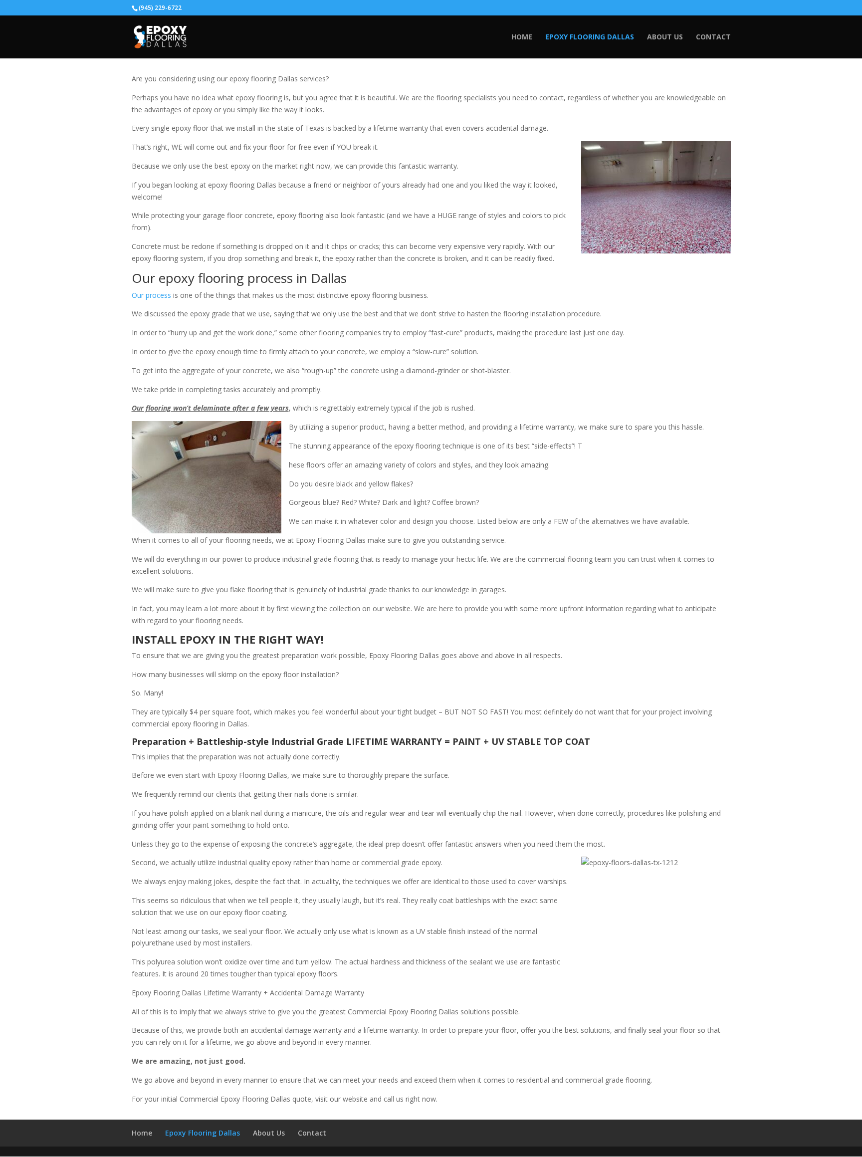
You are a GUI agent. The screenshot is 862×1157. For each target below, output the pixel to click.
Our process (151, 295)
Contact (713, 37)
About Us (665, 37)
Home (521, 37)
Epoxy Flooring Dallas (589, 37)
